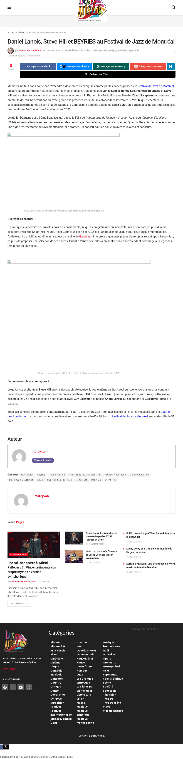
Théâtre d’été (112, 703)
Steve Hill (110, 480)
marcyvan (39, 451)
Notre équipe (9, 669)
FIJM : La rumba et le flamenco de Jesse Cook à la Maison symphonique (101, 554)
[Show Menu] (9, 7)
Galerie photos (87, 650)
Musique (112, 50)
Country (55, 682)
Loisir (80, 699)
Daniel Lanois (57, 475)
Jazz (80, 674)
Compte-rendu (18, 554)
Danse (54, 691)
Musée (81, 703)
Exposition (57, 703)
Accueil (11, 32)
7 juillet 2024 (93, 562)
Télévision (109, 694)
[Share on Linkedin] (171, 66)
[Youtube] (21, 687)
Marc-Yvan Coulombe (30, 50)
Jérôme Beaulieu (139, 475)
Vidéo (107, 706)
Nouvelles (122, 50)
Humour (82, 670)
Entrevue (56, 699)
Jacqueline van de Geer (24, 581)
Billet (53, 654)
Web (80, 646)
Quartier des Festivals (59, 480)
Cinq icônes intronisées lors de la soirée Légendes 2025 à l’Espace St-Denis (101, 536)
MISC (40, 480)
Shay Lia (96, 480)
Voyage (82, 642)
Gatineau (85, 236)
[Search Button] (173, 7)
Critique (55, 686)
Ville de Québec (113, 711)
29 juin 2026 (44, 581)
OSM (106, 670)
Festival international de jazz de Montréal (47, 32)
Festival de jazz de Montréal (85, 475)
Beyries (41, 475)
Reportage (110, 674)
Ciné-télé (56, 658)
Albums (55, 642)
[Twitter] (13, 687)
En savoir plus (21, 603)
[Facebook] (5, 687)
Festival (55, 706)
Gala (53, 723)
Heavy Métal (85, 658)
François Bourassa (115, 475)
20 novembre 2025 (95, 544)
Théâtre (108, 699)
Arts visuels (57, 650)
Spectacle (134, 50)
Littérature (84, 694)
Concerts (56, 679)
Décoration (58, 694)
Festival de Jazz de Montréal (156, 86)
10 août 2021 (53, 50)
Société (108, 686)
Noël (106, 650)
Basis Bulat (27, 475)
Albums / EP (57, 646)
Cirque (54, 666)
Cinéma (55, 662)
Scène (21, 32)
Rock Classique (113, 679)
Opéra (107, 658)
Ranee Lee (81, 480)
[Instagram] (29, 687)
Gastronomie (85, 654)
